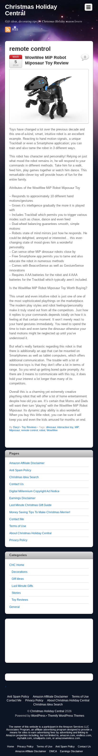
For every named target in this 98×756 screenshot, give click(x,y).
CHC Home (16, 564)
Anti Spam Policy (20, 470)
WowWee (52, 430)
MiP (77, 427)
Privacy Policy (18, 540)
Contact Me (16, 519)
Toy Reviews (29, 427)
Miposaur (14, 430)
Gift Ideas (18, 578)
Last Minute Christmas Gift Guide (30, 505)
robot (42, 430)
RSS (15, 29)
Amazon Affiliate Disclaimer (26, 463)
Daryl (16, 427)
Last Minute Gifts (22, 585)
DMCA (53, 751)
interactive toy (65, 427)
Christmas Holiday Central (47, 711)
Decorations (19, 571)
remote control (29, 430)
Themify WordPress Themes (66, 715)
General (14, 606)
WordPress (38, 715)
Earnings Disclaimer (22, 498)
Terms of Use (17, 526)
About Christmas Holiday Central (30, 533)
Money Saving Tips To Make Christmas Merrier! (39, 512)
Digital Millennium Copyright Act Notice (34, 491)
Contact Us (16, 484)
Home (10, 746)
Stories (16, 592)
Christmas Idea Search (24, 477)
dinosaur (51, 427)
